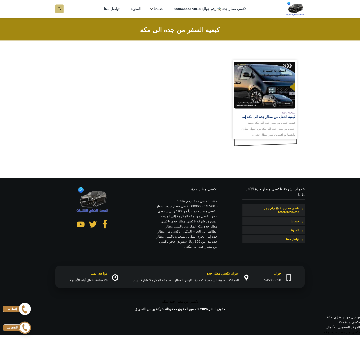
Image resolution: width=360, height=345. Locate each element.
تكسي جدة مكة (349, 322)
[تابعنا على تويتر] (93, 225)
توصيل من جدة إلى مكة (343, 317)
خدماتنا (158, 9)
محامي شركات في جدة (343, 342)
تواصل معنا (111, 9)
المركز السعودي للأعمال (343, 327)
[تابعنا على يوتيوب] (80, 225)
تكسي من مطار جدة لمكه (180, 301)
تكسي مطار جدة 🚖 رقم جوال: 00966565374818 (210, 9)
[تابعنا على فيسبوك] (105, 225)
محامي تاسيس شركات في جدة (338, 337)
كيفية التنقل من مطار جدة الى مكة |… (268, 117)
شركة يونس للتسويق (149, 309)
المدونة (136, 9)
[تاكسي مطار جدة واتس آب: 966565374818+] (295, 8)
